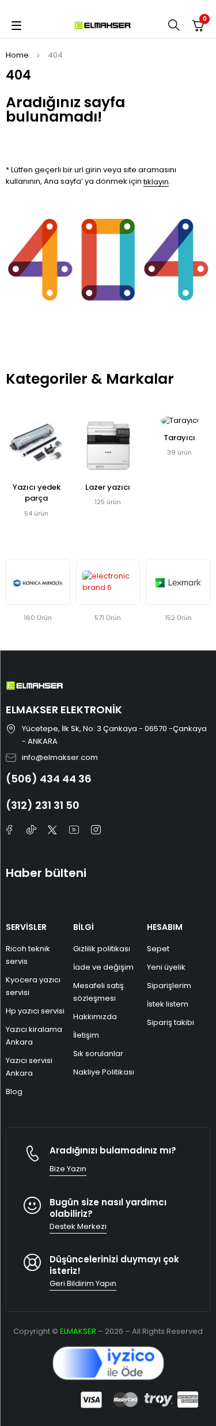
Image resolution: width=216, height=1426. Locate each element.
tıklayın (156, 181)
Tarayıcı (179, 437)
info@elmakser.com (60, 757)
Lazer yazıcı (107, 487)
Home (17, 55)
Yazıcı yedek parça (36, 493)
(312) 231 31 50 (42, 805)
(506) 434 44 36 (49, 778)
